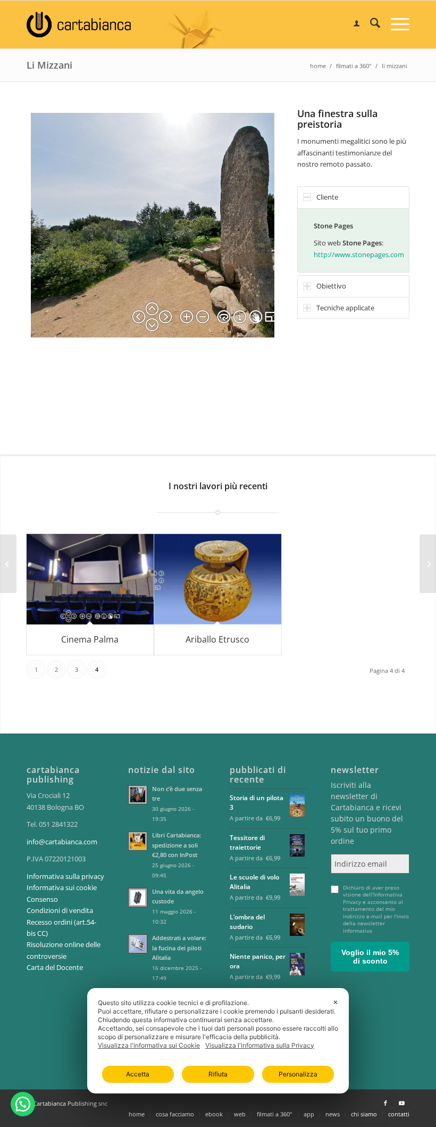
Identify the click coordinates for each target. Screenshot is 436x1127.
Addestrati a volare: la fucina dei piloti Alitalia (179, 948)
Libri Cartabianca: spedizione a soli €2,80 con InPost (176, 845)
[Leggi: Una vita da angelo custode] (137, 897)
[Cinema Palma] (90, 579)
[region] (353, 240)
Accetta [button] (137, 1074)
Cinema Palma (90, 639)
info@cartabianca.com (62, 841)
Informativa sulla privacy (65, 876)
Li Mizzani (49, 65)
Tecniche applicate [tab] (345, 307)
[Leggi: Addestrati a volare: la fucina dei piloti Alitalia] (137, 943)
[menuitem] (351, 24)
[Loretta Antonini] (8, 563)
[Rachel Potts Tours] (428, 563)
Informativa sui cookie (62, 887)
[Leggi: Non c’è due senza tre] (137, 794)
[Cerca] (369, 24)
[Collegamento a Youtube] (401, 1103)
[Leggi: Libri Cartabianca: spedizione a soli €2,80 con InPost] (137, 841)
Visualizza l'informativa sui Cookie (149, 1045)
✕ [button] (335, 1002)
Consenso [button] (42, 899)
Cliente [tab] (327, 197)
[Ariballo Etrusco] (217, 579)
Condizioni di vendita (60, 910)
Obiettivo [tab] (331, 286)
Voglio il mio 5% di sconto (370, 956)
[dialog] (218, 1040)
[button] (23, 1104)
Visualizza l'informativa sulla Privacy (259, 1045)
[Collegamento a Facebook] (385, 1103)
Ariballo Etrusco (217, 639)
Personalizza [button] (298, 1074)
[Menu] (394, 24)
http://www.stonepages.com (359, 254)
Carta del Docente (55, 967)
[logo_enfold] (79, 24)
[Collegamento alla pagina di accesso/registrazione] (351, 24)
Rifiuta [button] (218, 1074)
